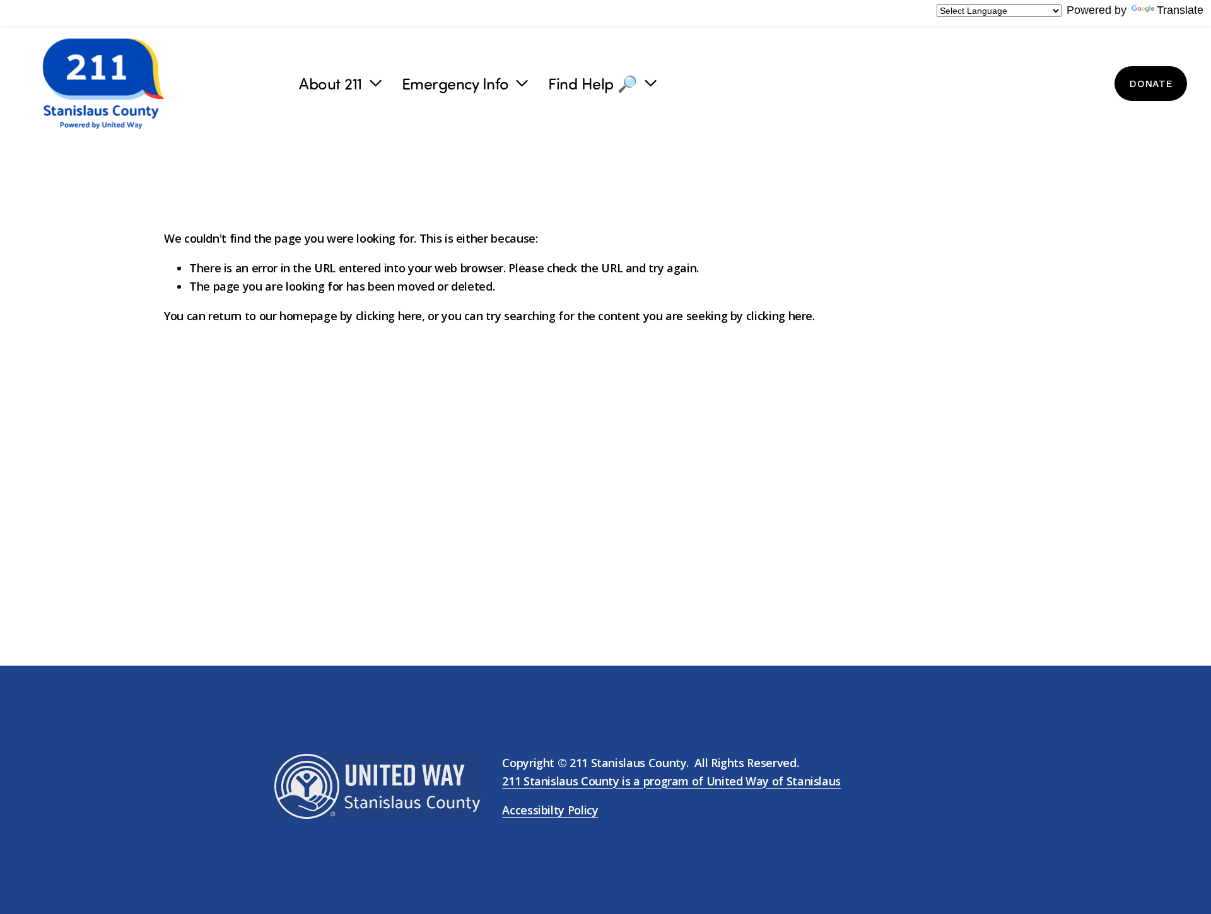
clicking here (389, 315)
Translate (1180, 10)
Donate (1150, 84)
